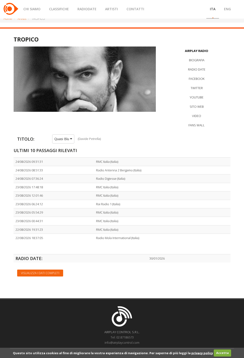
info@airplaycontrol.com (122, 342)
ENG (227, 9)
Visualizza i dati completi (40, 273)
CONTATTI (135, 9)
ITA (212, 9)
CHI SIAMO (32, 9)
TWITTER (197, 88)
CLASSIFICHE (59, 9)
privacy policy (202, 353)
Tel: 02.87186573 (122, 337)
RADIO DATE (196, 69)
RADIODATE (87, 9)
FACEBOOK (196, 79)
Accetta (222, 353)
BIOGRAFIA (196, 60)
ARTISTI (111, 9)
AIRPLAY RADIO (196, 51)
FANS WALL (196, 125)
